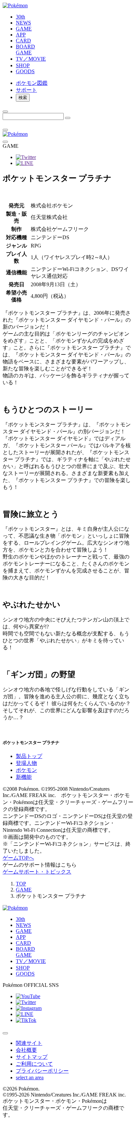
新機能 (24, 777)
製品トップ (29, 756)
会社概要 (26, 1050)
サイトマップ (32, 1057)
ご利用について (34, 1064)
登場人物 (26, 763)
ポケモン (26, 770)
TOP (21, 883)
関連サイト (29, 1043)
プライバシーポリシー (42, 1071)
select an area (30, 1077)
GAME (24, 889)
